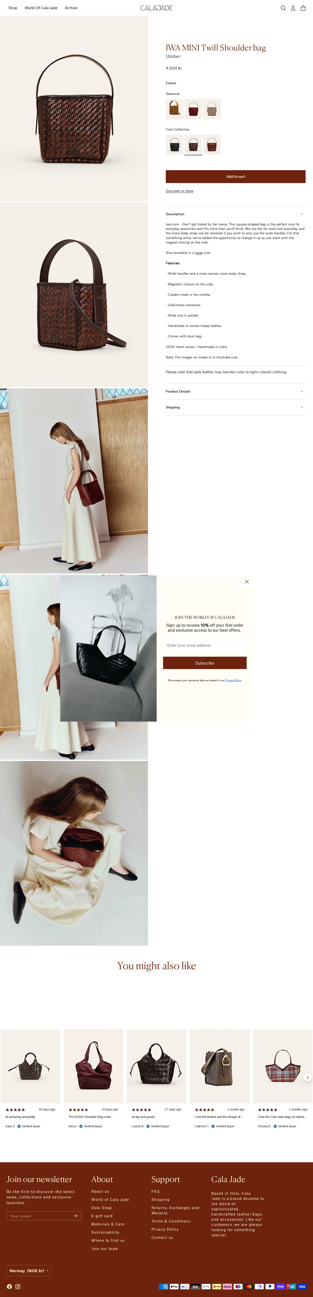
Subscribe (204, 662)
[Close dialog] (246, 581)
